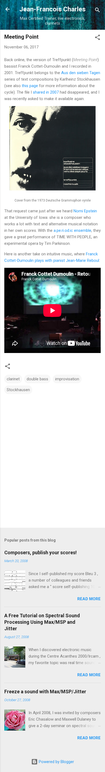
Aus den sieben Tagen (80, 72)
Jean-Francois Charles (52, 9)
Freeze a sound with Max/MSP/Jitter (45, 691)
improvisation (67, 379)
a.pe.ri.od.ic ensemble (72, 230)
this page (30, 85)
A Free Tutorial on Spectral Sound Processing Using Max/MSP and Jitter (42, 622)
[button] (97, 38)
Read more (89, 598)
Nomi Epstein (85, 211)
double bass (37, 379)
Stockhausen (18, 389)
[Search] (97, 11)
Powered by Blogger (56, 761)
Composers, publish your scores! (40, 552)
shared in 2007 (46, 92)
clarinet (13, 379)
